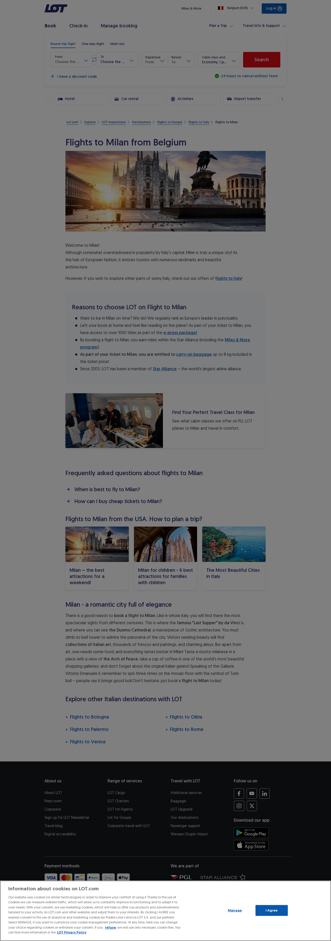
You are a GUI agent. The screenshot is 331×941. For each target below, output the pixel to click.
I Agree (272, 910)
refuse (110, 927)
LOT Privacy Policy (71, 932)
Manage (235, 910)
